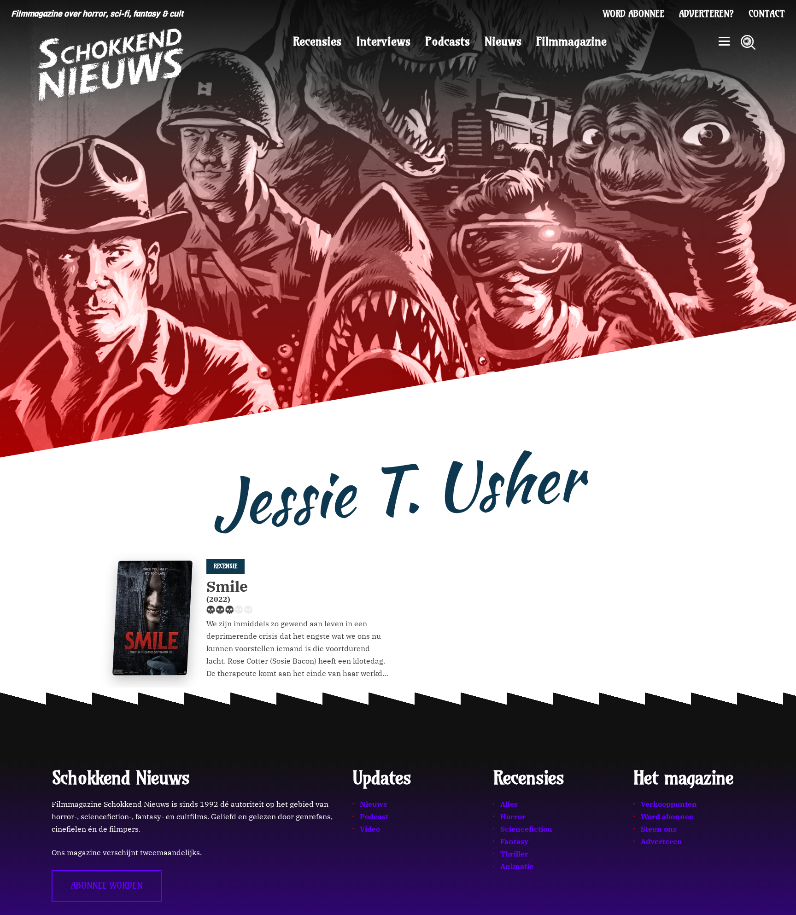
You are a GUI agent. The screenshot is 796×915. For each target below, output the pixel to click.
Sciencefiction (526, 828)
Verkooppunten (669, 804)
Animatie (516, 866)
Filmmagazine (571, 41)
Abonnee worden (106, 885)
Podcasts (447, 41)
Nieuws (503, 41)
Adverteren (661, 841)
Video (370, 828)
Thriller (514, 853)
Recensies (317, 41)
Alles (509, 804)
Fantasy (514, 841)
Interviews (383, 41)
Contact (767, 13)
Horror (513, 816)
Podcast (374, 816)
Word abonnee (633, 13)
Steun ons (659, 828)
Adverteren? (706, 13)
